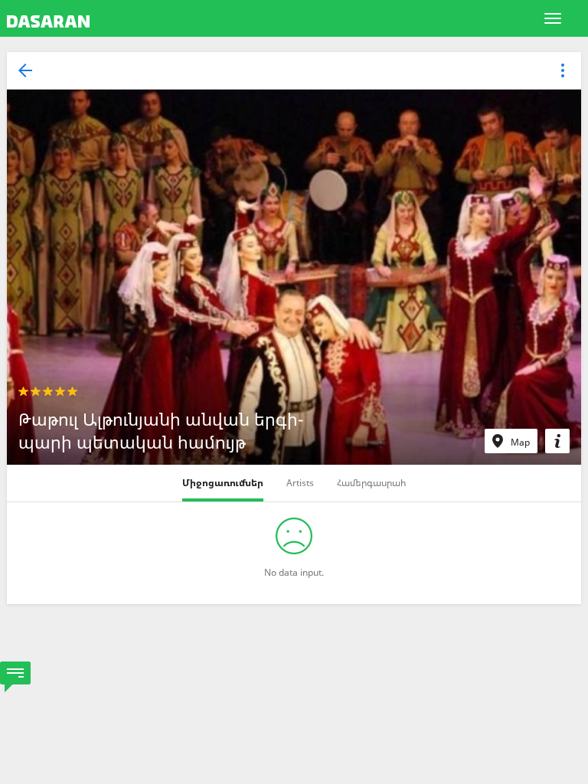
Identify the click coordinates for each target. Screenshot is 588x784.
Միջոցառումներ (222, 482)
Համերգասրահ (371, 482)
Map (520, 442)
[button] (563, 71)
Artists (300, 482)
